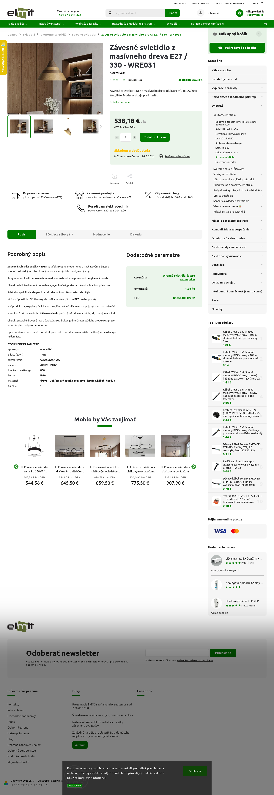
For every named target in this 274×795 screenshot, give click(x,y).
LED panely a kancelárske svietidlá (233, 179)
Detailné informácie (121, 101)
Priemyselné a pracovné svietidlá (233, 184)
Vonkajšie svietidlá (224, 174)
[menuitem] (20, 24)
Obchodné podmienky (230, 3)
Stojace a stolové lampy (228, 143)
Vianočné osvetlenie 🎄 (227, 206)
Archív (80, 745)
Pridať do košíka (155, 137)
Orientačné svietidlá (226, 152)
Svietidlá (217, 105)
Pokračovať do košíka (241, 48)
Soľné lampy (222, 147)
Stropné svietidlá (224, 157)
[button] (34, 482)
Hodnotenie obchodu (21, 756)
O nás (254, 3)
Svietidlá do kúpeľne (226, 129)
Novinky (217, 309)
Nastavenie (75, 785)
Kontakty (180, 3)
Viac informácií (96, 777)
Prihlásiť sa (223, 652)
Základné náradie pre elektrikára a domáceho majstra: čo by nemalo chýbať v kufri (101, 734)
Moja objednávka (18, 762)
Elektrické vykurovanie (227, 256)
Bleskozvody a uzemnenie (229, 247)
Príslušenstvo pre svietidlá (229, 211)
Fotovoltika (219, 273)
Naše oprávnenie (18, 733)
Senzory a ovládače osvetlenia (231, 200)
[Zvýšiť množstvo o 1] (134, 137)
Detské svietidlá (224, 138)
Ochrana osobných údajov (24, 744)
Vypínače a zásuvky (224, 88)
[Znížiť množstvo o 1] (117, 137)
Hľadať (173, 13)
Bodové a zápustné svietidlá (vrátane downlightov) (236, 123)
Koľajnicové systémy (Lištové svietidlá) (236, 190)
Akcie (215, 300)
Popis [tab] (21, 234)
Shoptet (24, 784)
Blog (10, 739)
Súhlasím (195, 771)
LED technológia (223, 195)
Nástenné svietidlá (225, 161)
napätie (12, 365)
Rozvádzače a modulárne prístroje (234, 97)
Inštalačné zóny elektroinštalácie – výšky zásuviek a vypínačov (97, 723)
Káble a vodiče (221, 70)
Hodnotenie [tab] (101, 234)
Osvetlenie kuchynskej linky (230, 133)
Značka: (190, 79)
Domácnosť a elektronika (228, 238)
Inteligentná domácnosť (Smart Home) (237, 291)
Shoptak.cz (42, 784)
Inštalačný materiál (224, 79)
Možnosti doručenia (177, 156)
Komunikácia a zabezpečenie (231, 229)
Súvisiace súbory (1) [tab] (59, 234)
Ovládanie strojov (223, 282)
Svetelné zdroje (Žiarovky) (229, 168)
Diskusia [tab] (136, 234)
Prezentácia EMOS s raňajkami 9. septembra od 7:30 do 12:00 (102, 706)
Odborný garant (17, 727)
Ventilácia (218, 265)
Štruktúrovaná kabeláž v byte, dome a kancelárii (102, 715)
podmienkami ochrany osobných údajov (195, 660)
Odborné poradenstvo (21, 750)
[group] (34, 467)
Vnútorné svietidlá (224, 114)
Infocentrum (201, 3)
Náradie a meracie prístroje (230, 220)
